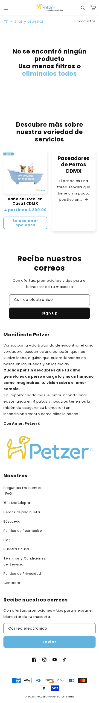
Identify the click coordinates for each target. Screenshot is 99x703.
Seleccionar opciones (25, 223)
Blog (7, 540)
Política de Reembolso (22, 530)
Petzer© (42, 696)
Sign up (49, 313)
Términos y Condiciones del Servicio (24, 561)
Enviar (49, 642)
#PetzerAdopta (16, 502)
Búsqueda (11, 521)
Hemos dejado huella (21, 512)
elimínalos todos (49, 73)
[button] (6, 8)
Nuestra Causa (16, 549)
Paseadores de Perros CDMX (74, 164)
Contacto (11, 582)
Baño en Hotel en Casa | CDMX (25, 201)
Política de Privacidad (22, 573)
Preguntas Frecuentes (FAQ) (22, 490)
